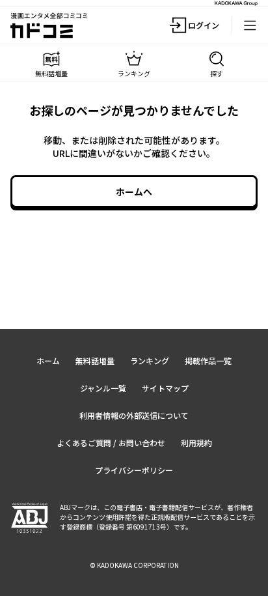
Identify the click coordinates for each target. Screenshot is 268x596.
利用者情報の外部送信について (134, 415)
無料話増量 (94, 360)
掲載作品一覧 (208, 360)
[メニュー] (250, 25)
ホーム (48, 360)
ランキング (149, 360)
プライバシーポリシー (134, 469)
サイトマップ (165, 387)
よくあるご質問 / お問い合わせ (111, 442)
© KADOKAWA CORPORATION (134, 565)
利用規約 (196, 442)
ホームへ (134, 191)
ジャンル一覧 (103, 387)
